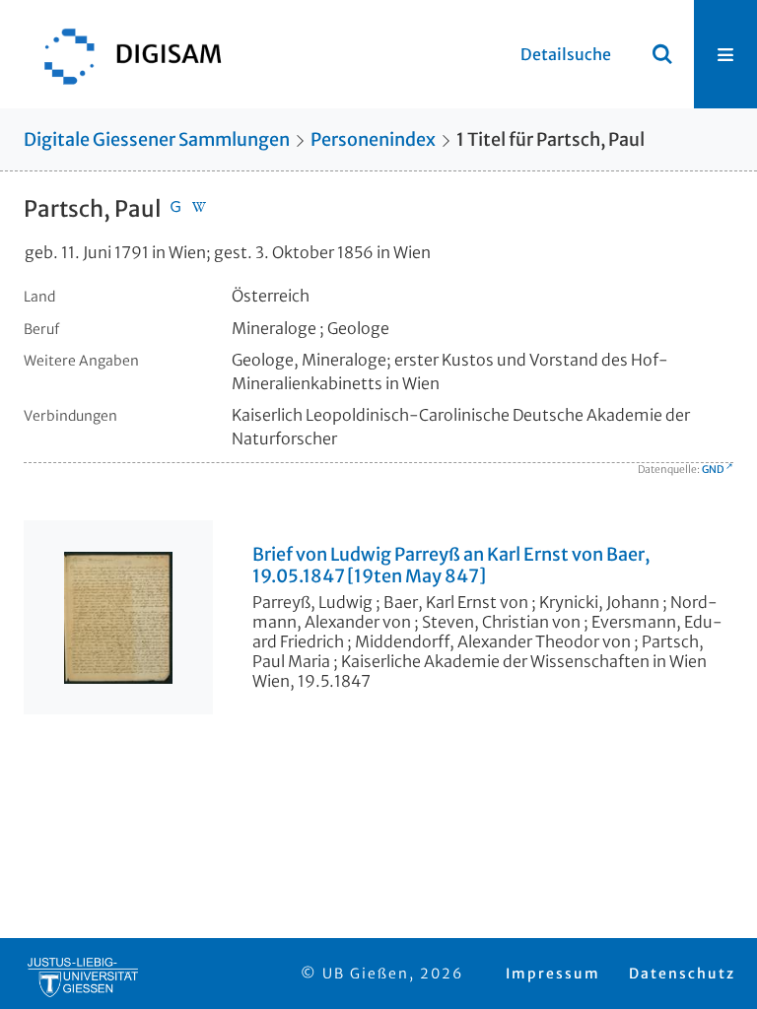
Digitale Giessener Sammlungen (157, 139)
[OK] (662, 54)
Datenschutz (682, 973)
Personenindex (373, 139)
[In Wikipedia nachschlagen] (199, 209)
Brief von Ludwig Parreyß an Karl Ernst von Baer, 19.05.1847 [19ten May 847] (451, 566)
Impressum (553, 973)
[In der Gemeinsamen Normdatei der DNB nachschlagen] (175, 209)
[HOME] (123, 54)
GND (712, 469)
